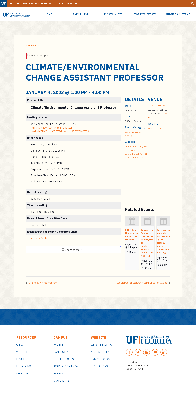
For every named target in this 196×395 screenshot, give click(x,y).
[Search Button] (192, 3)
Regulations (99, 366)
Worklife (71, 4)
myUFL (20, 359)
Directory (23, 373)
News (24, 4)
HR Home (14, 4)
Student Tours (64, 359)
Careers (34, 4)
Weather (59, 344)
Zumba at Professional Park (42, 282)
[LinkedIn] (163, 352)
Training (59, 4)
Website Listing (101, 344)
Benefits (46, 4)
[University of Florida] (149, 339)
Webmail (22, 352)
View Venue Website (157, 128)
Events (58, 373)
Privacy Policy (100, 359)
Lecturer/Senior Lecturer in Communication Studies (142, 282)
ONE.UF (20, 344)
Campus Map (62, 352)
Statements (61, 380)
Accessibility (100, 352)
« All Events (32, 45)
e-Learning (23, 366)
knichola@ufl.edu (41, 238)
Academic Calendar (66, 366)
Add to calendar (73, 249)
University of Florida (156, 105)
